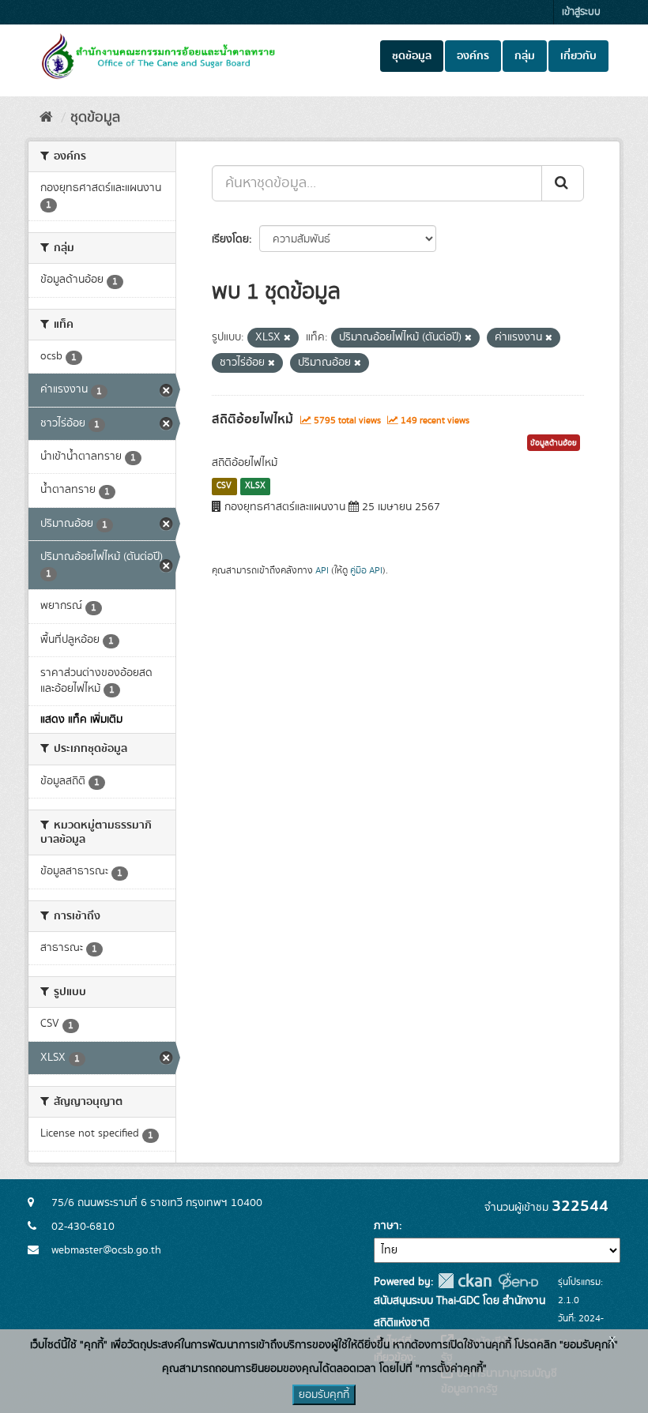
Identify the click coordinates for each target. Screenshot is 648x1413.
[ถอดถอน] (287, 338)
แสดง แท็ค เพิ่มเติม (81, 719)
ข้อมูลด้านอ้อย (553, 443)
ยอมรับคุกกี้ (324, 1395)
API (322, 570)
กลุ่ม (524, 56)
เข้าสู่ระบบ (581, 12)
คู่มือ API (366, 570)
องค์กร (473, 56)
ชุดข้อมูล (411, 56)
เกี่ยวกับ (578, 56)
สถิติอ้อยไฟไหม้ (252, 419)
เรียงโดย (230, 239)
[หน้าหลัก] (46, 117)
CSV (224, 485)
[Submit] (562, 183)
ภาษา (386, 1226)
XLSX (255, 485)
